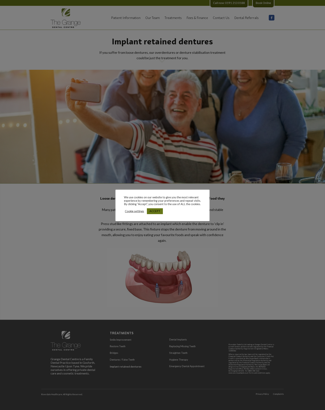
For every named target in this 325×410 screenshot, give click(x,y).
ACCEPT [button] (155, 211)
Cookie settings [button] (134, 211)
